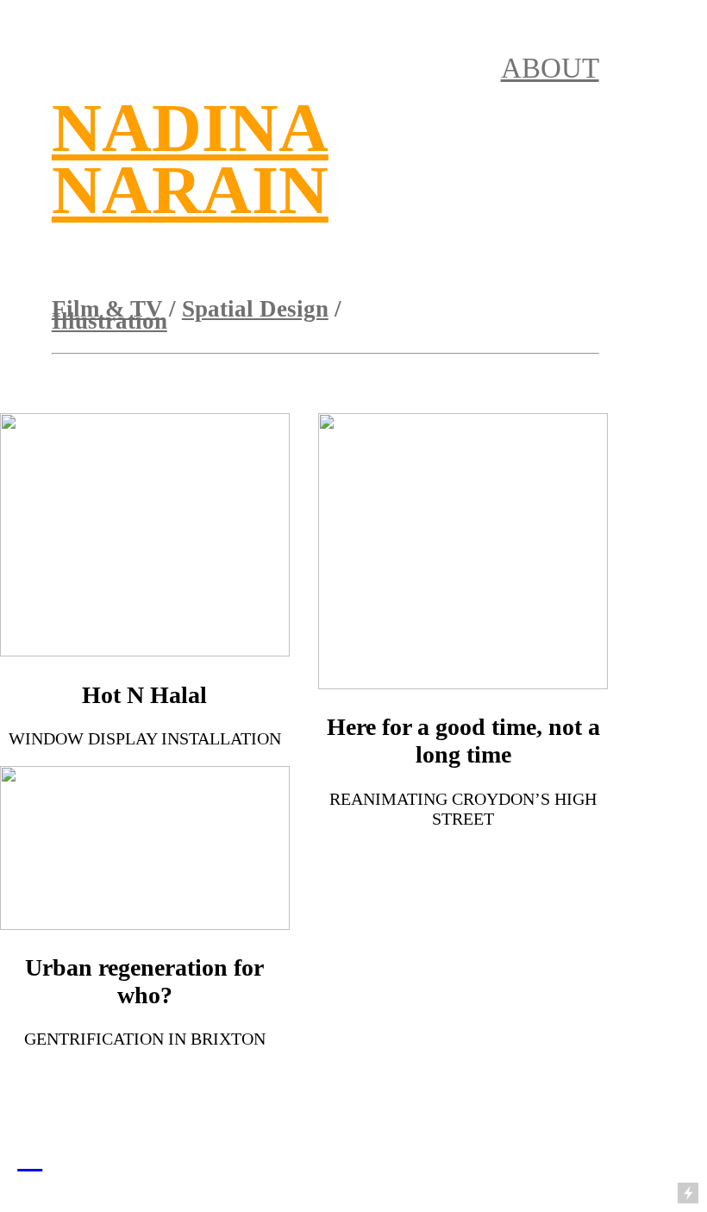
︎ (29, 1156)
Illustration (109, 321)
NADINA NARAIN (190, 159)
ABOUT (550, 68)
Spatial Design (255, 309)
